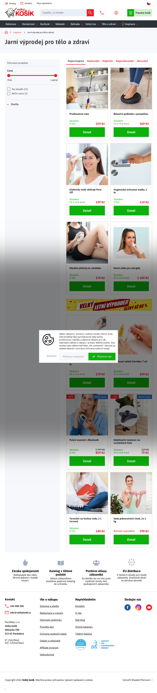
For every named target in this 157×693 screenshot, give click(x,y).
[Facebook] (127, 607)
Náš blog (80, 620)
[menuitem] (13, 24)
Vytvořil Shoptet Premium (136, 680)
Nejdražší (107, 61)
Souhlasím (102, 357)
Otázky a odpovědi (50, 640)
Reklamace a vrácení (51, 613)
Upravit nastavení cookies (79, 680)
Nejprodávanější (125, 61)
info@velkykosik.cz (20, 612)
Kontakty (28, 3)
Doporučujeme (76, 61)
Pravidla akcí (47, 626)
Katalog (12, 3)
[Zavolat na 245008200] (102, 13)
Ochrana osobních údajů (53, 633)
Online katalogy (84, 626)
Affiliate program (49, 647)
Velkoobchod (47, 654)
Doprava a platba (49, 606)
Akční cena (19, 93)
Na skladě (19, 89)
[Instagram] (138, 607)
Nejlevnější (93, 61)
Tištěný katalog (83, 633)
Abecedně (142, 61)
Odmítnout (73, 357)
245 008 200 (17, 606)
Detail (87, 132)
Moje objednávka (44, 3)
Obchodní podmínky (51, 620)
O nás (78, 613)
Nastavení (52, 356)
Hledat (90, 12)
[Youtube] (149, 607)
